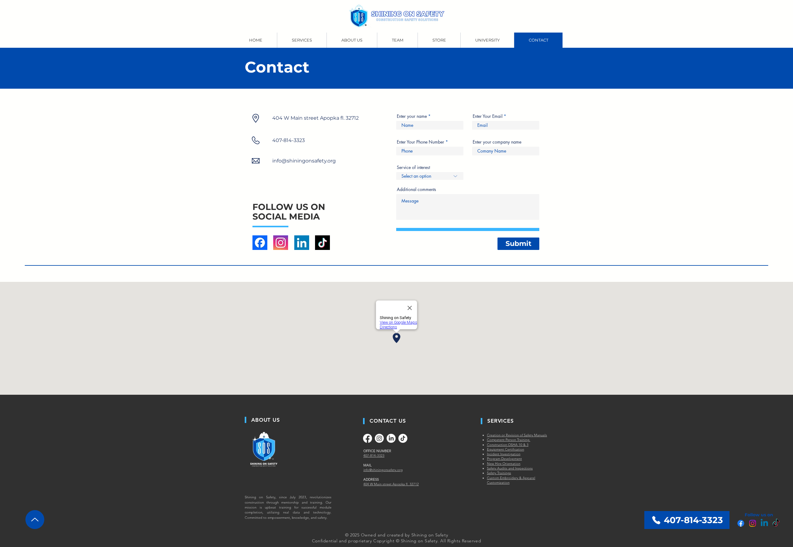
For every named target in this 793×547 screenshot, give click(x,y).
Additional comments (416, 189)
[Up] (34, 519)
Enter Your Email (487, 116)
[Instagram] (752, 523)
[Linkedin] (764, 523)
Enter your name (412, 116)
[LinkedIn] (391, 438)
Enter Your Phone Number (420, 142)
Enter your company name (497, 142)
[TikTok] (776, 523)
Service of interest (413, 167)
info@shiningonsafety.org (304, 161)
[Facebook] (740, 523)
